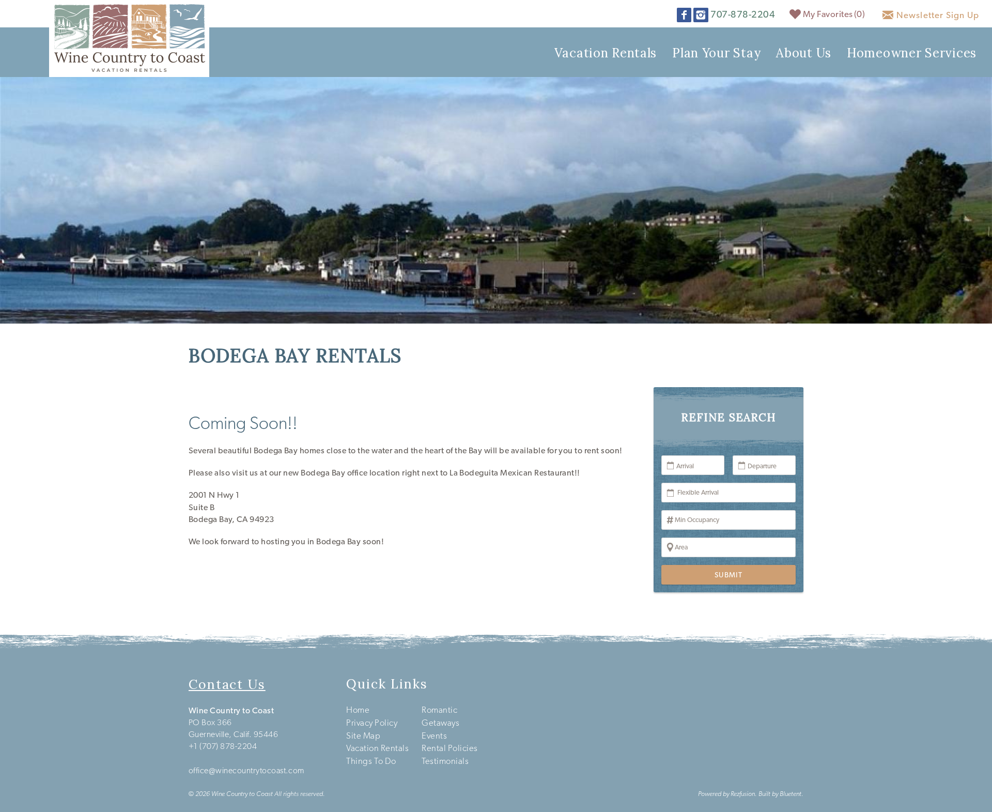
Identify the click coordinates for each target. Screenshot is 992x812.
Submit (728, 575)
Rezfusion (743, 794)
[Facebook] (685, 15)
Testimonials (445, 761)
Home (357, 709)
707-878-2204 (742, 14)
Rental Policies (450, 748)
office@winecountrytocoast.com (246, 770)
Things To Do (371, 761)
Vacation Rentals (605, 53)
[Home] (129, 37)
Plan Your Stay (716, 53)
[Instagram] (701, 15)
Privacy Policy (371, 722)
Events (434, 735)
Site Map (363, 735)
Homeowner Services (912, 53)
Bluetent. (791, 794)
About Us (803, 53)
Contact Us (227, 684)
